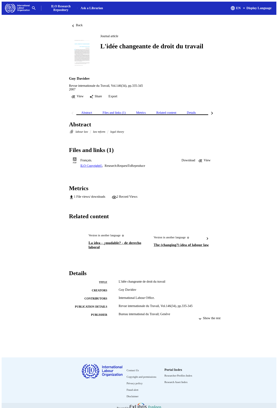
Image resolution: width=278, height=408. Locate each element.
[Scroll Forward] (207, 239)
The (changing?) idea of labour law (181, 245)
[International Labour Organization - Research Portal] (17, 8)
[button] (188, 160)
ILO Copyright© (91, 165)
